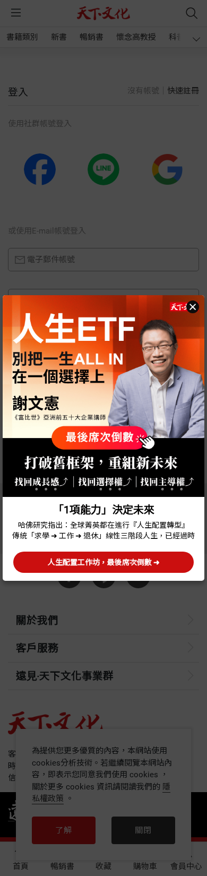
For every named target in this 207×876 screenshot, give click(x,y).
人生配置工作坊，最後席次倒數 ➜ (104, 562)
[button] (192, 306)
